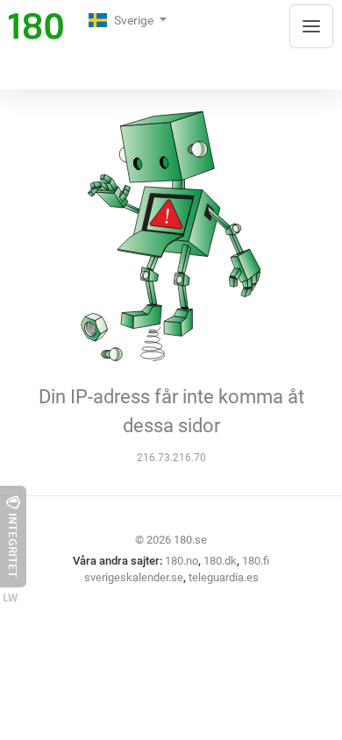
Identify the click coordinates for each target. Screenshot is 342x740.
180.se (190, 539)
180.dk (220, 560)
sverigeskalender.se (133, 577)
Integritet (13, 545)
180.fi (255, 560)
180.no (181, 560)
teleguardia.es (224, 577)
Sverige (135, 20)
